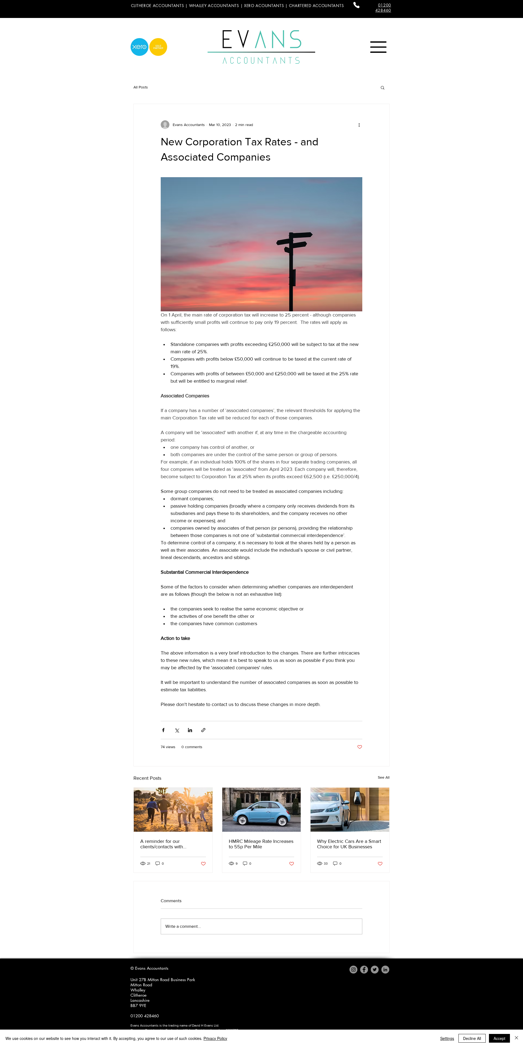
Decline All (472, 1038)
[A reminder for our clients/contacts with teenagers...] (173, 810)
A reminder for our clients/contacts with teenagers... (161, 844)
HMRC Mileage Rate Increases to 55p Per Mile (261, 844)
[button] (378, 47)
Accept (499, 1038)
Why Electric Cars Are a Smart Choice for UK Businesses (349, 844)
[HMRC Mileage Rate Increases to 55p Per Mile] (261, 810)
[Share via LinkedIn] (190, 730)
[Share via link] (203, 730)
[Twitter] (375, 970)
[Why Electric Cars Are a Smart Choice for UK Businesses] (350, 810)
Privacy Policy (215, 1038)
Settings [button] (447, 1038)
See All (384, 777)
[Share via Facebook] (163, 730)
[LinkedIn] (385, 970)
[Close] (516, 1038)
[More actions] (359, 124)
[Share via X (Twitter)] (176, 730)
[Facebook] (364, 970)
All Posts (140, 87)
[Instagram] (353, 970)
